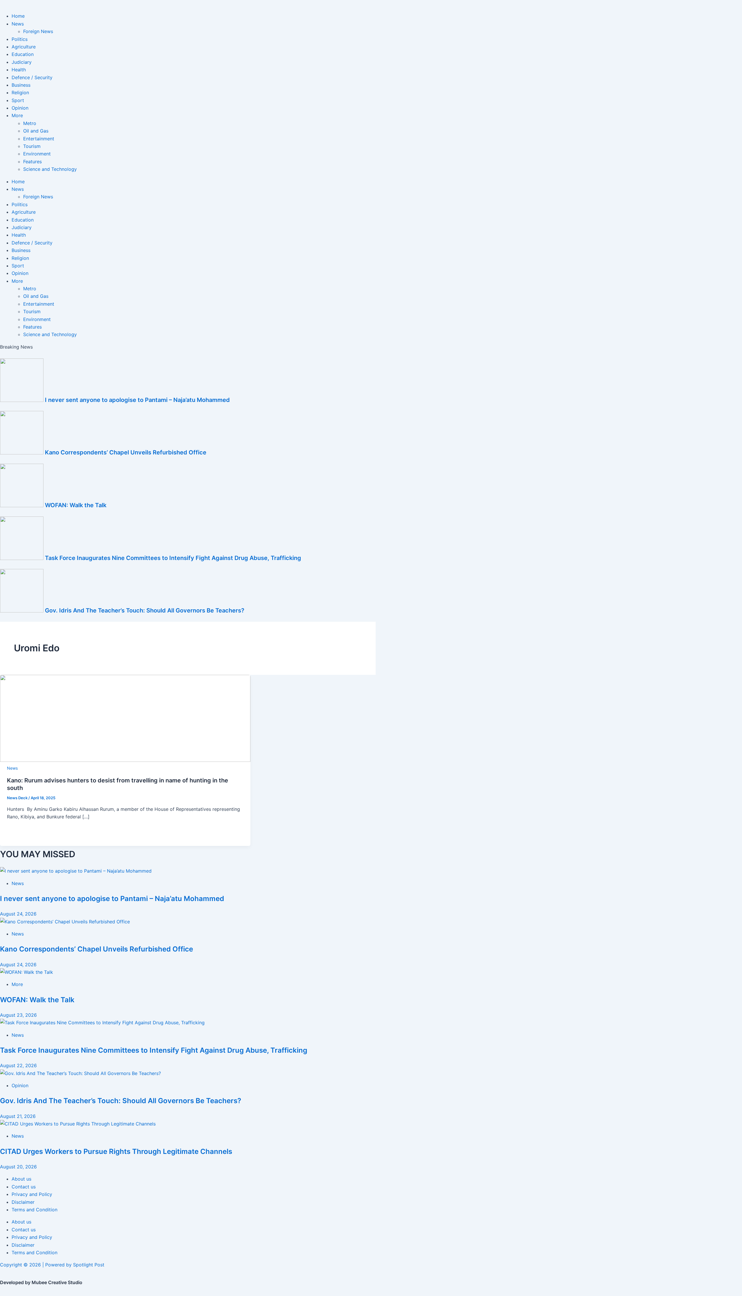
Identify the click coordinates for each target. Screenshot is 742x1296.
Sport (18, 100)
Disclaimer (23, 1202)
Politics (20, 39)
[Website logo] (371, 4)
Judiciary (22, 62)
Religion (20, 92)
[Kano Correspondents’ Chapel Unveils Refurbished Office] (65, 922)
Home (18, 16)
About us (21, 1179)
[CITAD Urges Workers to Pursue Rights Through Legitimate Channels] (78, 1124)
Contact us (24, 1187)
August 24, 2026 (18, 914)
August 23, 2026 (18, 1015)
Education (23, 54)
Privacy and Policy (32, 1194)
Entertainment (38, 139)
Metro (29, 123)
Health (19, 69)
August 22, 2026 (18, 1065)
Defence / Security (32, 77)
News (18, 24)
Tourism (32, 146)
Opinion (20, 108)
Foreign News (38, 31)
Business (21, 85)
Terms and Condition (34, 1209)
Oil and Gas (35, 131)
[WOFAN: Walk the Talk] (26, 972)
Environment (37, 154)
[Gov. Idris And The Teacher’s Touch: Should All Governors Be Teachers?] (80, 1073)
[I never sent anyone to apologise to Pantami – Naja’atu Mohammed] (76, 871)
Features (32, 161)
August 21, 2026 (18, 1116)
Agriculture (24, 47)
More (17, 115)
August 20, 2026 (18, 1167)
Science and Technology (50, 169)
